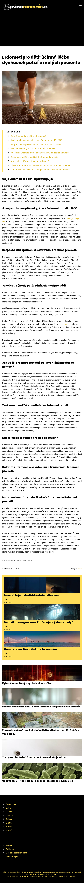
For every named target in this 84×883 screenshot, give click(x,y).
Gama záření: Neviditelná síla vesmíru (30, 649)
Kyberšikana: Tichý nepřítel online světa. (27, 683)
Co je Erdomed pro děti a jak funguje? (28, 136)
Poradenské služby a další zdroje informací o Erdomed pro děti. (40, 169)
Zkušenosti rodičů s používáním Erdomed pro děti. (34, 157)
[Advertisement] (42, 26)
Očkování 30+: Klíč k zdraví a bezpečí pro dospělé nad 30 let (37, 780)
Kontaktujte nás (27, 560)
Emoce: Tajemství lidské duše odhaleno (31, 595)
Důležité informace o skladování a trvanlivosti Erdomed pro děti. (40, 165)
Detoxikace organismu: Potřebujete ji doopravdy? (38, 622)
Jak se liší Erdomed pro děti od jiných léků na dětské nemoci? (40, 153)
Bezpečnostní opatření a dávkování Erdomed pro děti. (36, 144)
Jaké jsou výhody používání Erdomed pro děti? (33, 148)
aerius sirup (64, 324)
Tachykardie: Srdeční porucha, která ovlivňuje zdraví (34, 757)
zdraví (80, 569)
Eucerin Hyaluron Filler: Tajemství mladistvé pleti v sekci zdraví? (41, 706)
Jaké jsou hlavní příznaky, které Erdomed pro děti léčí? (36, 140)
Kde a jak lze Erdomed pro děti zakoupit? (30, 161)
